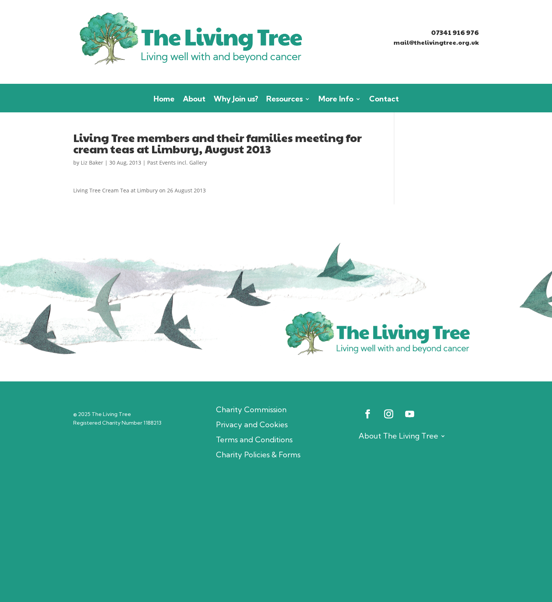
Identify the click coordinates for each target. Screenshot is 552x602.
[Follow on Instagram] (389, 414)
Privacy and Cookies (252, 424)
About (194, 99)
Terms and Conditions (254, 439)
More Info (335, 99)
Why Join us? (236, 99)
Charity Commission (251, 409)
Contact (384, 99)
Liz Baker (92, 162)
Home (164, 99)
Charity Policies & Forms (258, 454)
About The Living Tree (398, 435)
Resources (284, 99)
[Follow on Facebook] (368, 414)
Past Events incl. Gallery (177, 162)
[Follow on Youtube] (410, 414)
